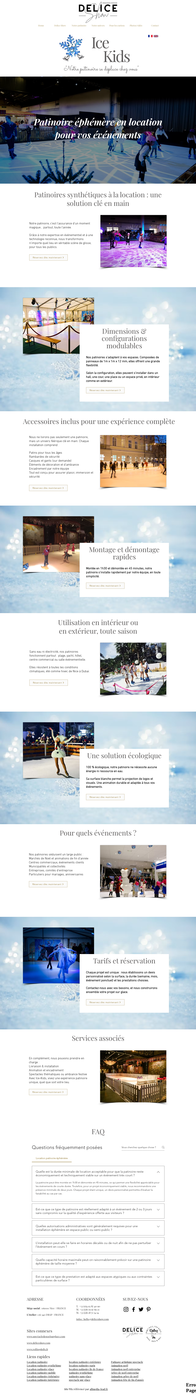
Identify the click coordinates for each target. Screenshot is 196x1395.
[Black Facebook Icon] (133, 1309)
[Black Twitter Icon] (141, 1309)
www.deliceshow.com (38, 1342)
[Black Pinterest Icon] (148, 1309)
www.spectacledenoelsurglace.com (46, 1336)
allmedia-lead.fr (99, 1389)
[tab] (52, 1158)
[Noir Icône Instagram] (126, 1309)
